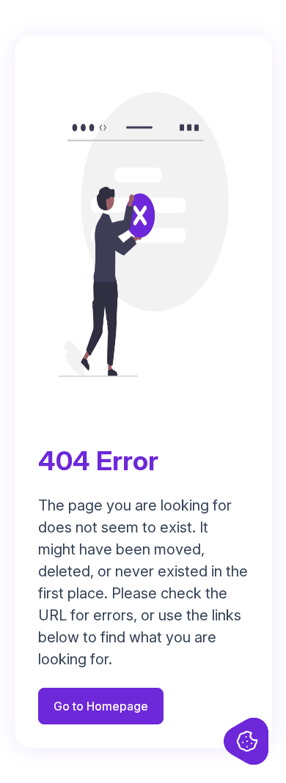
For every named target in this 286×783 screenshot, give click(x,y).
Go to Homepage (101, 706)
